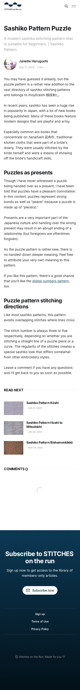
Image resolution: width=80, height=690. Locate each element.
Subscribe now (43, 590)
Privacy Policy (40, 629)
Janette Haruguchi (33, 61)
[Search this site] (66, 6)
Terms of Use (39, 621)
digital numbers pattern (50, 281)
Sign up (40, 614)
